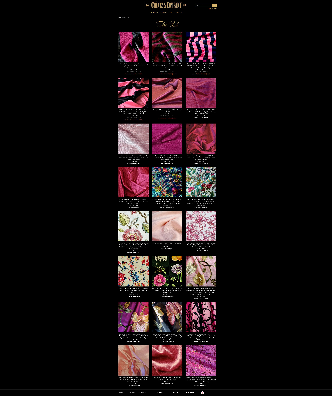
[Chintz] (166, 5)
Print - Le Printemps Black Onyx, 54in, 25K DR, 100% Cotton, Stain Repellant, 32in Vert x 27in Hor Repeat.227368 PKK (167, 292)
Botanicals (163, 12)
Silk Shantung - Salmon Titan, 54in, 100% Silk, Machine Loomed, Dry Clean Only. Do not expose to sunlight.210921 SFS (133, 381)
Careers (190, 392)
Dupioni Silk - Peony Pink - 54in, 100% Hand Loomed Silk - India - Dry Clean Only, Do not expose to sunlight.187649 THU (201, 159)
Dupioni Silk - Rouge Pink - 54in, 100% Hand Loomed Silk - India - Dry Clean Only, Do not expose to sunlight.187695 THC (133, 203)
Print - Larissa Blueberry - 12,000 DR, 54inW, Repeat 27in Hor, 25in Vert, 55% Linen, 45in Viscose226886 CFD (133, 292)
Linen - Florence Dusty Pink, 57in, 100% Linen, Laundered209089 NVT (167, 246)
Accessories (154, 12)
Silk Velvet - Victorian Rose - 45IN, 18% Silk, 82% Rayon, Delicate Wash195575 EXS (167, 380)
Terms (175, 392)
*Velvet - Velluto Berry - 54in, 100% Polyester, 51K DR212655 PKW (167, 114)
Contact (159, 392)
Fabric (171, 12)
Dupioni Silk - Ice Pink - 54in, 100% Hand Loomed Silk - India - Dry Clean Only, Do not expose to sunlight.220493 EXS (133, 159)
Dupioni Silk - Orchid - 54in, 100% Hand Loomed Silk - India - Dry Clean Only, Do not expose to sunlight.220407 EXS (167, 159)
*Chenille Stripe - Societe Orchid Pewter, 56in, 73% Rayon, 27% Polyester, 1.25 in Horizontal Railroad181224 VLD (167, 69)
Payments (213, 9)
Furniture (178, 12)
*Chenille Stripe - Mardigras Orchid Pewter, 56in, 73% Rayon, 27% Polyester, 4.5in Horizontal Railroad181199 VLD (134, 69)
